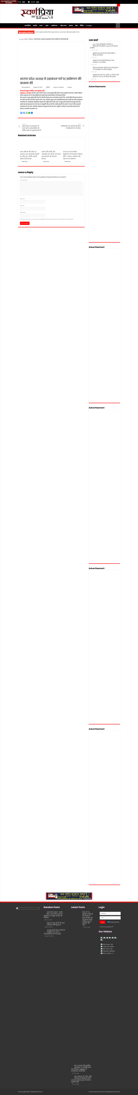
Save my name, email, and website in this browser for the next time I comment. (47, 219)
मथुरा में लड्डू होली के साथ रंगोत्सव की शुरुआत (56, 924)
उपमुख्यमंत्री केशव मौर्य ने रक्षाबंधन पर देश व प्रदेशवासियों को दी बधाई (54, 932)
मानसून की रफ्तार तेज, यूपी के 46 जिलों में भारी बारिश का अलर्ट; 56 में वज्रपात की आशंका (106, 76)
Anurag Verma (26, 87)
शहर (47, 26)
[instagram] (106, 5)
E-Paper (89, 26)
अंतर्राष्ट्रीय (27, 26)
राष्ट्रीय (35, 26)
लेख (76, 26)
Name (22, 199)
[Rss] (100, 5)
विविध (82, 26)
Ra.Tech (117, 1092)
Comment (24, 180)
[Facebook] (102, 5)
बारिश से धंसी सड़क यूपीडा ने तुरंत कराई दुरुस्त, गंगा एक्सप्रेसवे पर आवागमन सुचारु (105, 68)
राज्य (40, 26)
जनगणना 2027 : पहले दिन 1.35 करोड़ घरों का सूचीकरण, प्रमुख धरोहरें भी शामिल (53, 915)
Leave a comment (58, 87)
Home (21, 39)
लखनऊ (30, 39)
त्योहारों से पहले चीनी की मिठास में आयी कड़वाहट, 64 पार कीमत (103, 61)
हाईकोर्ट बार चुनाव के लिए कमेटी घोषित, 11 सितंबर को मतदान (104, 54)
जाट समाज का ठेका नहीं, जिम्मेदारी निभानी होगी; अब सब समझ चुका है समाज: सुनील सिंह (81, 1079)
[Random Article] (118, 25)
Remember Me (114, 922)
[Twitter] (104, 5)
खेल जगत (63, 26)
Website (22, 212)
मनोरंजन (54, 26)
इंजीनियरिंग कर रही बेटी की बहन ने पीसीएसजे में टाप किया (71, 126)
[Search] (118, 4)
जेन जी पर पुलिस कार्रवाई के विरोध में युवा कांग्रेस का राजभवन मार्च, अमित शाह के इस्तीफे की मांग (57, 32)
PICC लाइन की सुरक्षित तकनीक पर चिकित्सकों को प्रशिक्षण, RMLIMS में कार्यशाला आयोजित (104, 46)
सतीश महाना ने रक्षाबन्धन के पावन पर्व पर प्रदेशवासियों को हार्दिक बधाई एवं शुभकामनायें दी (31, 127)
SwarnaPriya (101, 1092)
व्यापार (71, 26)
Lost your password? (106, 927)
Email (22, 206)
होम (20, 25)
